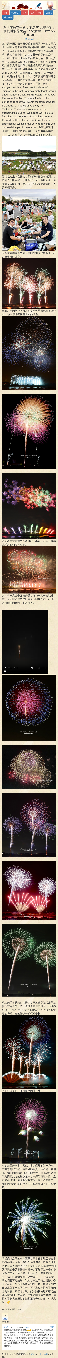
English (48, 12)
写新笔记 (15, 12)
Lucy (27, 1327)
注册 (40, 12)
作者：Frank (29, 39)
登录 (32, 12)
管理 (25, 12)
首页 (6, 12)
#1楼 (6, 1327)
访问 (46, 1354)
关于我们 (8, 17)
